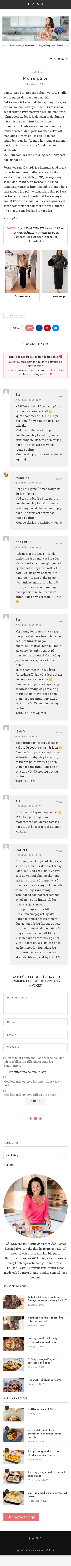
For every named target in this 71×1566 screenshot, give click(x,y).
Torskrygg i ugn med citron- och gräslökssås (46, 1474)
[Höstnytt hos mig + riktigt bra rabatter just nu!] (13, 1323)
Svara (59, 396)
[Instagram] (33, 4)
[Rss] (42, 4)
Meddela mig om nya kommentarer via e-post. (32, 1083)
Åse (18, 395)
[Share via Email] (55, 328)
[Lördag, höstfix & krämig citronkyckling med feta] (13, 1344)
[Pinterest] (38, 4)
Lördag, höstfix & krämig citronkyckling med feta (43, 1340)
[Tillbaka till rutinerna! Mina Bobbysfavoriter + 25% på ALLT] (13, 1302)
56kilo (32, 1244)
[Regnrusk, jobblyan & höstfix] (13, 1385)
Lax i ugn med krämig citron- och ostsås (48, 1495)
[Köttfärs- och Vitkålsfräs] (13, 1414)
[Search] (67, 59)
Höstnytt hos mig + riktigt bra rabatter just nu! (45, 1320)
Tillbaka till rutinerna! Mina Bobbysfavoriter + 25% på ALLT (47, 1299)
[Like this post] (30, 328)
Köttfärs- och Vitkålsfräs (43, 1409)
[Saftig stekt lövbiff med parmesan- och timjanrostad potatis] (13, 1435)
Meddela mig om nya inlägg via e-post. (30, 1094)
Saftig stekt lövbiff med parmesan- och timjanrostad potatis (44, 1434)
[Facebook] (28, 4)
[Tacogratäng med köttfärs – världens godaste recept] (13, 1457)
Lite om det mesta (15, 315)
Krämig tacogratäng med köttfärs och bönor (43, 1361)
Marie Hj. (22, 478)
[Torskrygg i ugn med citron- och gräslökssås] (13, 1477)
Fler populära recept (21, 1517)
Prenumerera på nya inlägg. (27, 1072)
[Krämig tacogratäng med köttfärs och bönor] (13, 1364)
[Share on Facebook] (39, 328)
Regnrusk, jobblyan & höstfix (45, 1380)
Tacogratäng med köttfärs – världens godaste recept (45, 1453)
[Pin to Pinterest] (47, 328)
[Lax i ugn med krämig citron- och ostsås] (13, 1498)
